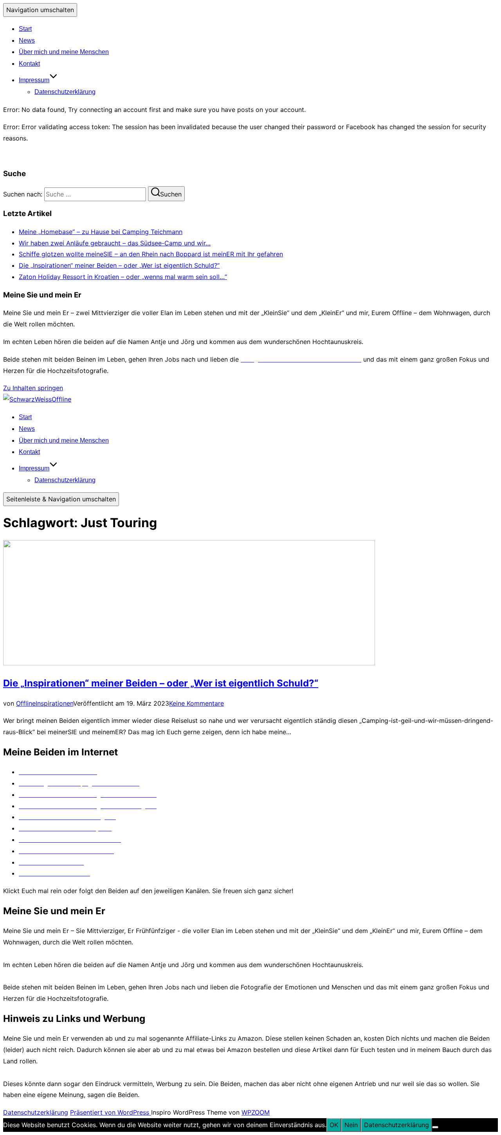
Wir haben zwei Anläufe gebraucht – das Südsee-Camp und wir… (115, 243)
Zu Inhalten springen (33, 388)
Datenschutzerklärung (65, 91)
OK (334, 1125)
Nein (351, 1125)
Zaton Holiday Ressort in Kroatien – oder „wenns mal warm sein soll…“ (123, 277)
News (27, 40)
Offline (26, 703)
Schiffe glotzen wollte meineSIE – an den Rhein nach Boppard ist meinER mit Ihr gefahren (151, 254)
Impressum (34, 80)
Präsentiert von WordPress (110, 1112)
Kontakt (29, 63)
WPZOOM (255, 1112)
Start (25, 28)
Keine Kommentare (196, 703)
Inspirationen (54, 703)
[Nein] (435, 1127)
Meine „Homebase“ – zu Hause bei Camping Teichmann (100, 232)
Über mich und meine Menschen (64, 52)
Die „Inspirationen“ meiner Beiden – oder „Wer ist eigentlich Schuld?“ (119, 265)
